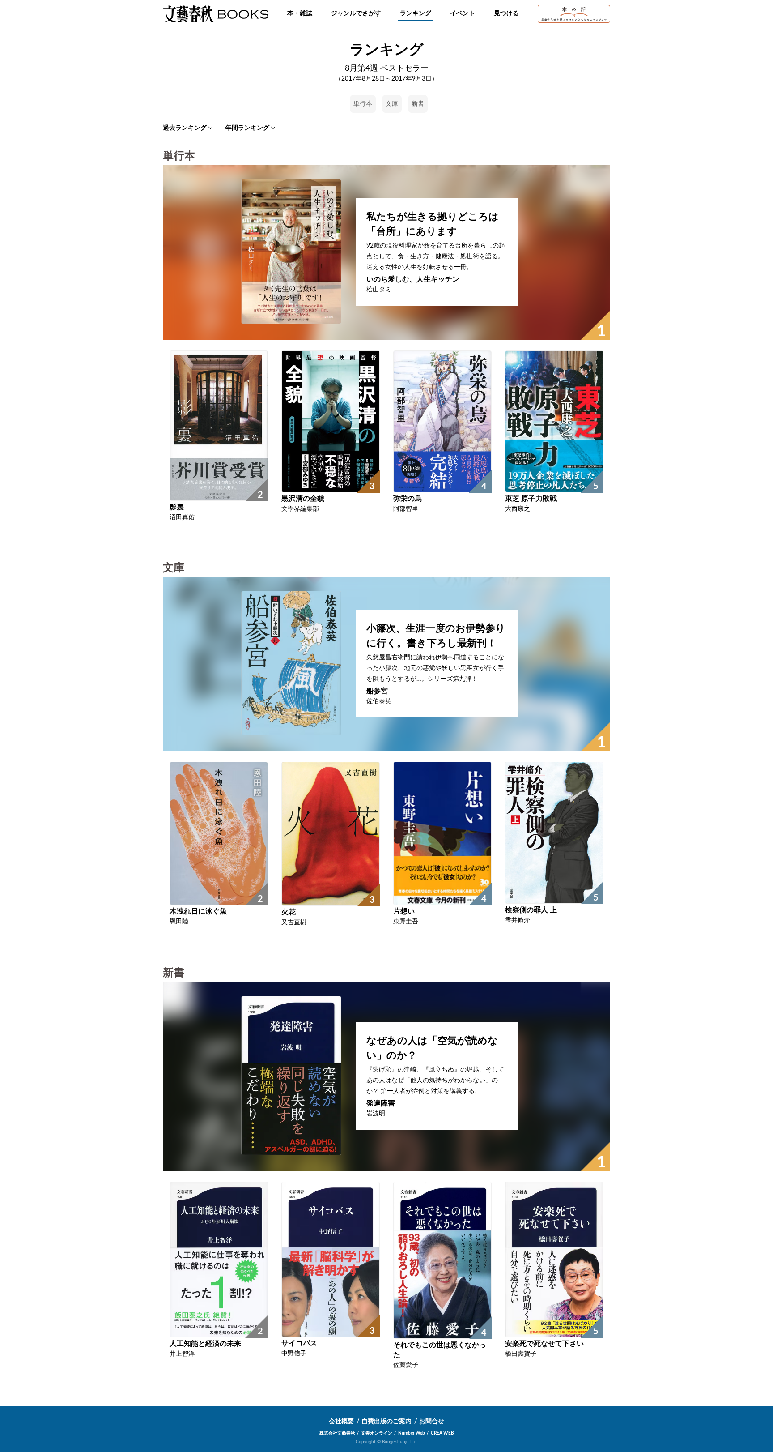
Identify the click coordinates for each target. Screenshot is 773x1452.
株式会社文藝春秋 (337, 1433)
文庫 (392, 104)
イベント (462, 13)
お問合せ (431, 1421)
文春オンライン (376, 1433)
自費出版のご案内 (386, 1421)
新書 (418, 104)
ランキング (415, 13)
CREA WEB (442, 1433)
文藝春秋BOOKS (215, 13)
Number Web (411, 1433)
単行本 (362, 104)
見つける (506, 13)
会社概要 (341, 1421)
